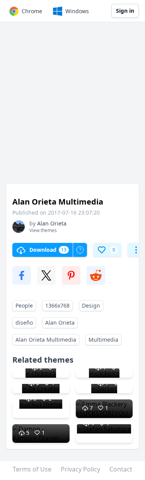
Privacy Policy (80, 469)
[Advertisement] (72, 106)
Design (91, 305)
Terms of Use (32, 469)
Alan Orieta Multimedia (45, 339)
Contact (120, 469)
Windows (77, 11)
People (24, 305)
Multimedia (103, 339)
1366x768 (57, 305)
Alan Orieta (60, 322)
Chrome (32, 11)
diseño (24, 322)
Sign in (125, 10)
